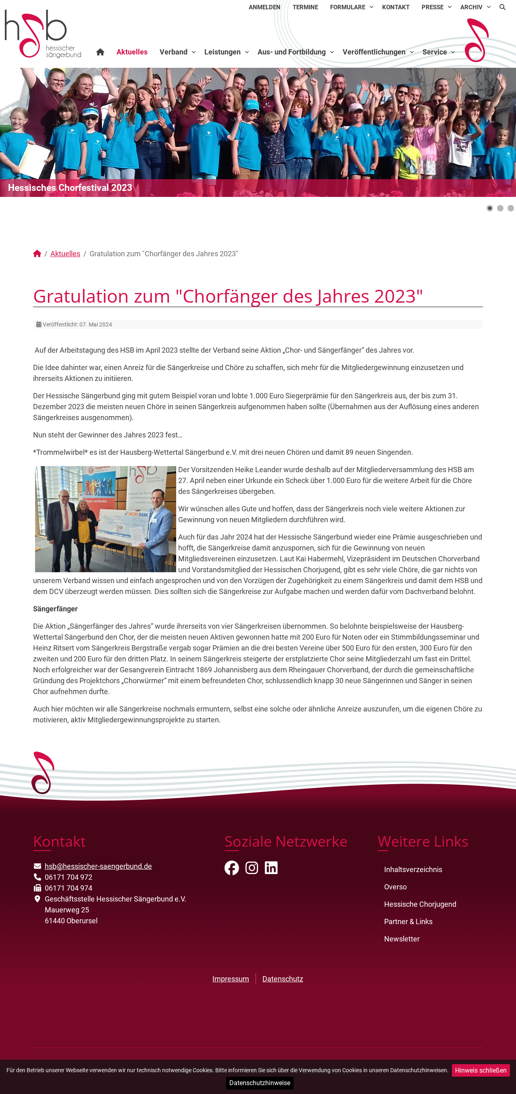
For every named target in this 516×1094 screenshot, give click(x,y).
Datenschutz (282, 979)
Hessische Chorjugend (420, 904)
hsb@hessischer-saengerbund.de (98, 866)
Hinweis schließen (481, 1070)
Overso (395, 887)
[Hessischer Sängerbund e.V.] (43, 33)
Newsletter (402, 939)
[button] (491, 132)
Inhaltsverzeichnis (413, 869)
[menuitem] (265, 7)
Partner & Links (408, 921)
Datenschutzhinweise (259, 1083)
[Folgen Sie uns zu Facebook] (232, 870)
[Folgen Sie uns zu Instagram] (252, 870)
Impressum (230, 979)
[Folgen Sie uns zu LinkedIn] (271, 870)
